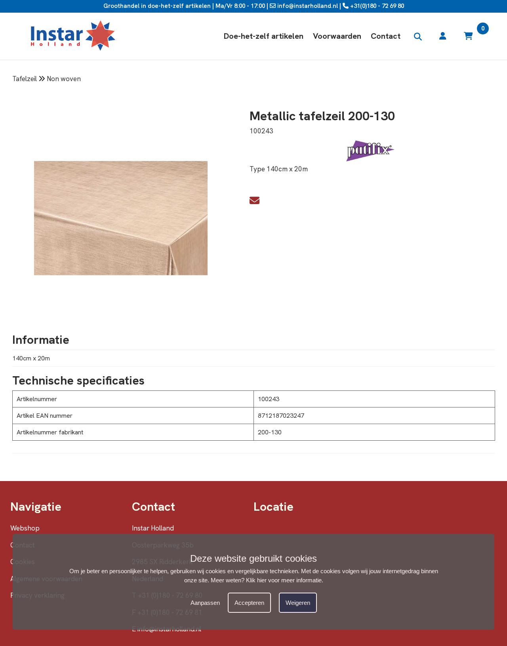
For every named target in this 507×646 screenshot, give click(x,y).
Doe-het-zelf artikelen (263, 36)
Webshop (25, 528)
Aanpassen (205, 603)
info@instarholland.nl (307, 6)
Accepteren (249, 603)
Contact (385, 36)
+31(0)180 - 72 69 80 (376, 6)
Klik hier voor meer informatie (284, 580)
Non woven (64, 78)
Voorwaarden (337, 36)
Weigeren (298, 603)
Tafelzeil (24, 78)
